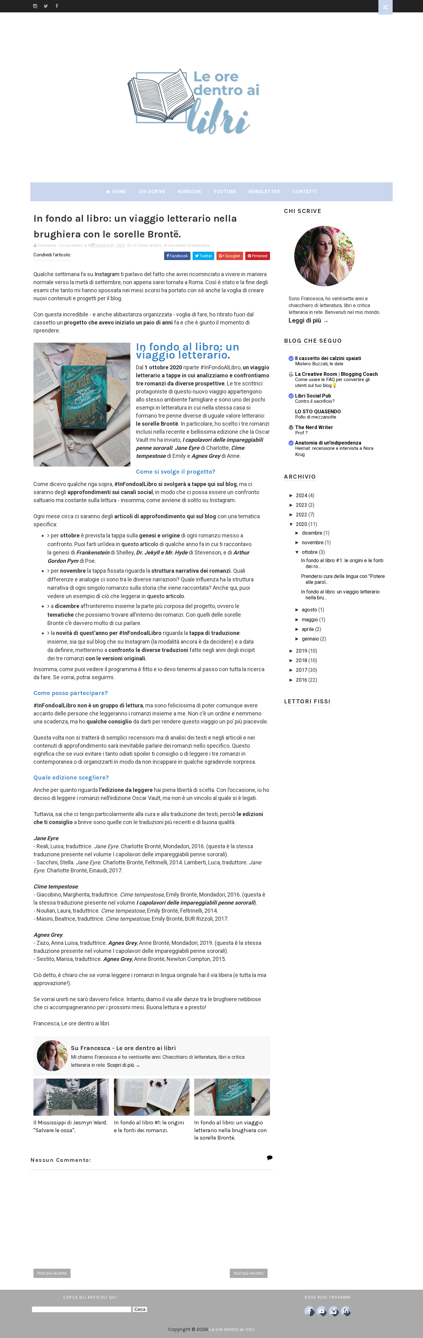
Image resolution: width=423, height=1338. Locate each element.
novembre (313, 542)
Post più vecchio (249, 1273)
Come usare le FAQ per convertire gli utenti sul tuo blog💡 (332, 383)
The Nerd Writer (314, 427)
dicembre (312, 533)
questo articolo (139, 544)
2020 (301, 524)
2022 (301, 515)
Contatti (305, 191)
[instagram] (35, 6)
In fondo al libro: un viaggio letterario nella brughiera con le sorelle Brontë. (230, 1130)
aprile (308, 629)
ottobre (310, 552)
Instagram (107, 274)
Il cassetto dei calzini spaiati (328, 358)
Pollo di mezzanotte (315, 417)
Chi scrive (152, 191)
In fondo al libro (147, 245)
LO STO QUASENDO (318, 412)
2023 (301, 505)
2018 (301, 660)
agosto (309, 610)
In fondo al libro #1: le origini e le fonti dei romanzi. (149, 1126)
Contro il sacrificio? (315, 401)
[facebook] (56, 6)
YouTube (225, 191)
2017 (301, 670)
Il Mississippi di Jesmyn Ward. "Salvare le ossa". (70, 1126)
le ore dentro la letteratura (187, 245)
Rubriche (190, 191)
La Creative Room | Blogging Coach (336, 374)
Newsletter (264, 191)
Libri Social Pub (313, 396)
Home (118, 191)
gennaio (310, 639)
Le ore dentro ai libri (232, 1329)
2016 (301, 680)
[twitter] (45, 6)
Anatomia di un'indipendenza (328, 443)
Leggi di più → (309, 320)
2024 (301, 495)
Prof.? (301, 433)
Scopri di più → (123, 1065)
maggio (310, 620)
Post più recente (52, 1273)
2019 (301, 651)
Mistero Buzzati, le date (319, 364)
